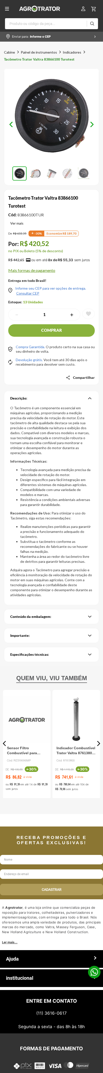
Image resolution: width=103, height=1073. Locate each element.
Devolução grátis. (30, 360)
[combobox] (51, 23)
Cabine (9, 52)
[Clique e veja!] (16, 223)
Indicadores (72, 52)
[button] (51, 116)
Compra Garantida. (31, 347)
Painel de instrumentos (39, 52)
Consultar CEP (27, 293)
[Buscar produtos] (92, 24)
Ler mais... (10, 942)
